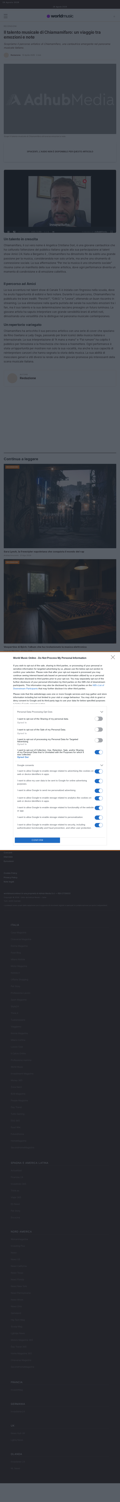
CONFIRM (37, 840)
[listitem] (60, 712)
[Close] (114, 658)
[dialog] (60, 751)
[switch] (99, 719)
